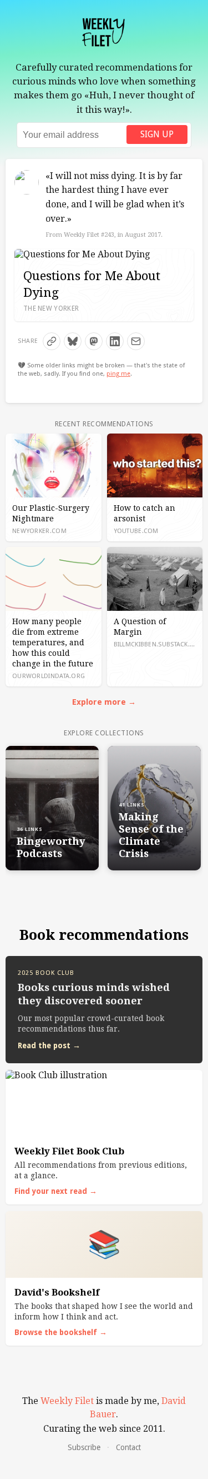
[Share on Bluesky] (73, 341)
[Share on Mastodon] (94, 341)
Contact (128, 1447)
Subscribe (84, 1447)
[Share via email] (136, 341)
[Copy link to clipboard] (51, 341)
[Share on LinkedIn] (115, 341)
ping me (118, 373)
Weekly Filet (67, 1401)
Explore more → (104, 702)
